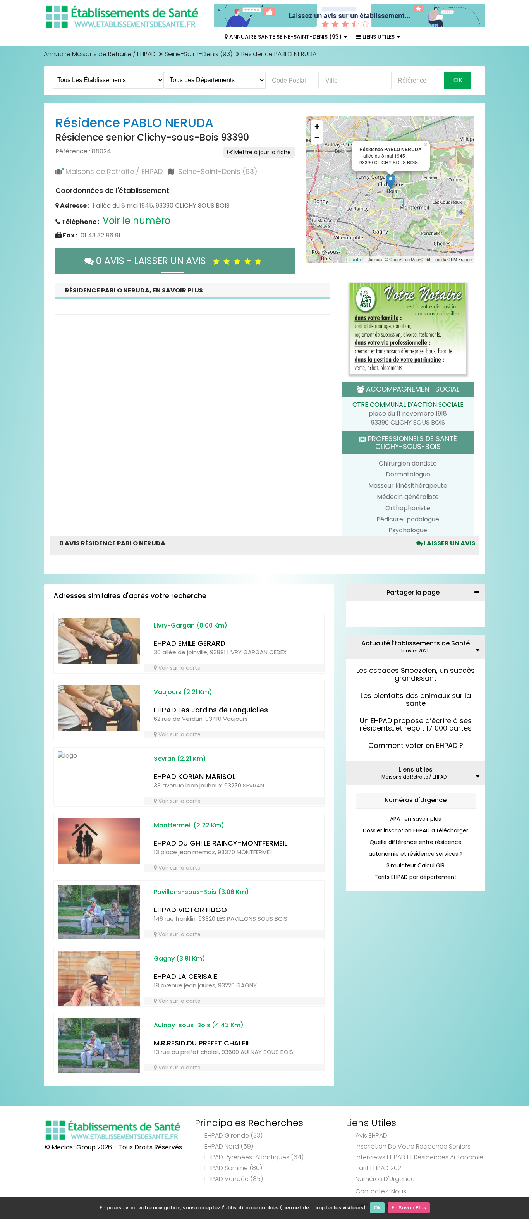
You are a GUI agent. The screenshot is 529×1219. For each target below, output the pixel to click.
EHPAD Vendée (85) (233, 1178)
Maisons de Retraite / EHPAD (114, 171)
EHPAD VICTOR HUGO (190, 910)
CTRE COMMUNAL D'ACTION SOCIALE (408, 404)
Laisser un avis (449, 543)
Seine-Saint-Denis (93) (198, 54)
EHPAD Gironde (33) (233, 1135)
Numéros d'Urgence (416, 800)
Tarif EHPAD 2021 (379, 1168)
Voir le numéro (136, 220)
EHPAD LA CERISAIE (185, 976)
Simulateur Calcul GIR (415, 865)
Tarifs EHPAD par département (415, 877)
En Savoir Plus (409, 1207)
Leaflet (356, 259)
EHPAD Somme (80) (233, 1168)
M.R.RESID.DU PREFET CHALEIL (202, 1043)
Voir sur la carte (179, 668)
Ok (377, 1207)
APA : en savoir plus (415, 819)
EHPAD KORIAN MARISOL (194, 776)
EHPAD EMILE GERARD (189, 643)
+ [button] (316, 126)
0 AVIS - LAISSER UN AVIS (153, 260)
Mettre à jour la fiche (262, 152)
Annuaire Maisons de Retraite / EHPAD (100, 54)
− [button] (316, 138)
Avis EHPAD (371, 1135)
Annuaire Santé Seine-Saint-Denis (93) (285, 37)
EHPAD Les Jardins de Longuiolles (211, 710)
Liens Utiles (378, 37)
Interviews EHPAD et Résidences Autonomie (419, 1157)
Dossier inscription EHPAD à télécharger (415, 830)
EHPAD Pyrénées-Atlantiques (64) (254, 1157)
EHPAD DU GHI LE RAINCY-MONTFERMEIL (220, 843)
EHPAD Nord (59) (228, 1146)
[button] (316, 189)
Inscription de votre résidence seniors (413, 1146)
